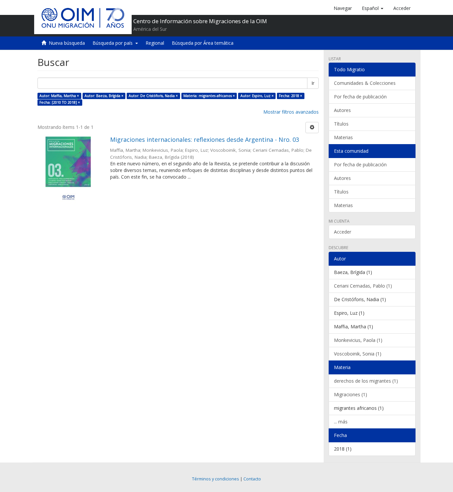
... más (341, 421)
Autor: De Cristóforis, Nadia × (153, 95)
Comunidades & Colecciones (365, 83)
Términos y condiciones (215, 479)
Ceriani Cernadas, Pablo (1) (363, 286)
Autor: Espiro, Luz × (257, 95)
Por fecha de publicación (360, 96)
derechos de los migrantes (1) (366, 381)
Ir (312, 83)
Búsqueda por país (114, 43)
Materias (343, 137)
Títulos (341, 124)
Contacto (252, 479)
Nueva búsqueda (67, 43)
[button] (372, 8)
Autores (342, 110)
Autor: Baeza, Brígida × (104, 95)
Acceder (342, 232)
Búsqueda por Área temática (202, 43)
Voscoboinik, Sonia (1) (357, 354)
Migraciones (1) (350, 394)
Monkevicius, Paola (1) (358, 340)
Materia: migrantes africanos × (209, 95)
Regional (155, 43)
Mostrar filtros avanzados (291, 112)
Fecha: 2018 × (290, 95)
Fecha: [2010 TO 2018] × (59, 102)
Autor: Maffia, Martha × (59, 95)
